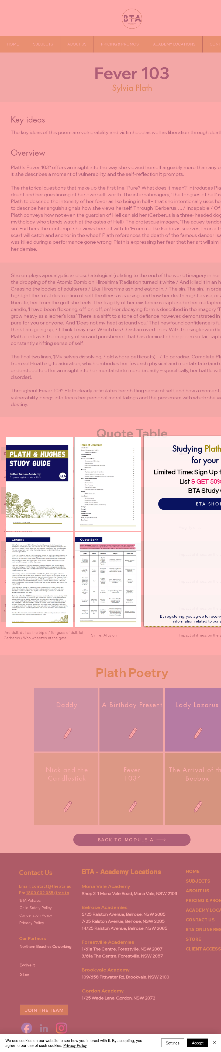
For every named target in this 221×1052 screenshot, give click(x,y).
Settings (172, 1043)
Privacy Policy (75, 1045)
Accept (197, 1043)
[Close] (214, 1043)
